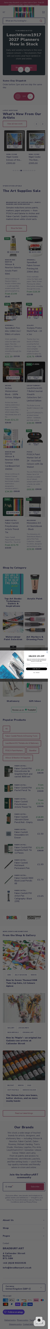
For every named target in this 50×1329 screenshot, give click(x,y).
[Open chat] (39, 1320)
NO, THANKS (36, 672)
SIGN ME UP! (36, 668)
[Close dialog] (47, 652)
